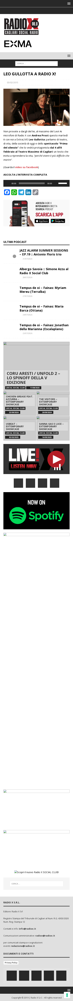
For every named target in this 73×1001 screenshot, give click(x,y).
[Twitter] (30, 10)
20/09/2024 (47, 412)
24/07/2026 (27, 314)
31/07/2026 (27, 258)
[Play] (8, 183)
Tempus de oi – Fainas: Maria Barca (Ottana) (41, 308)
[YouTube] (54, 483)
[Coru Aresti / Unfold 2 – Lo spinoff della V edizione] (36, 366)
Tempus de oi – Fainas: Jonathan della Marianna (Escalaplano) (44, 327)
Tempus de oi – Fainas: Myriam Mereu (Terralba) (43, 290)
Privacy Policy (11, 962)
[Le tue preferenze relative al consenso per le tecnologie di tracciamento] (67, 995)
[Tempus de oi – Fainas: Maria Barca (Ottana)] (10, 309)
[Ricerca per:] (36, 63)
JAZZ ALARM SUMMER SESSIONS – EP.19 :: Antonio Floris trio (44, 252)
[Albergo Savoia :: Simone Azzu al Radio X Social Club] (10, 272)
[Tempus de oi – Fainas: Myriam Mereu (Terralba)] (10, 291)
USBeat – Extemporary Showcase (15, 426)
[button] (68, 3)
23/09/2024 (14, 412)
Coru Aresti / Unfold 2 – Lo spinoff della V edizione (33, 377)
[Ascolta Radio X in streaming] (36, 472)
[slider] (63, 183)
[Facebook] (23, 10)
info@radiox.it (27, 928)
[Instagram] (37, 10)
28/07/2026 (27, 277)
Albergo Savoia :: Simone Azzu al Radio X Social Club (44, 271)
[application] (36, 183)
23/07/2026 (27, 333)
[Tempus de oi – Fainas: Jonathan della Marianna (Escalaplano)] (10, 328)
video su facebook (26, 167)
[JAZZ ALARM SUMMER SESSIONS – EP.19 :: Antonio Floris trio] (10, 254)
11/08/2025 (35, 388)
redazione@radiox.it (23, 945)
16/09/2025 (47, 437)
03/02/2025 (14, 437)
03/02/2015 (12, 82)
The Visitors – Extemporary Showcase (48, 402)
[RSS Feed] (50, 10)
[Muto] (55, 183)
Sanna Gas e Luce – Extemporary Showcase (51, 426)
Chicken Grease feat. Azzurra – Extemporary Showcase (19, 400)
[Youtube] (43, 10)
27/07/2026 (27, 296)
